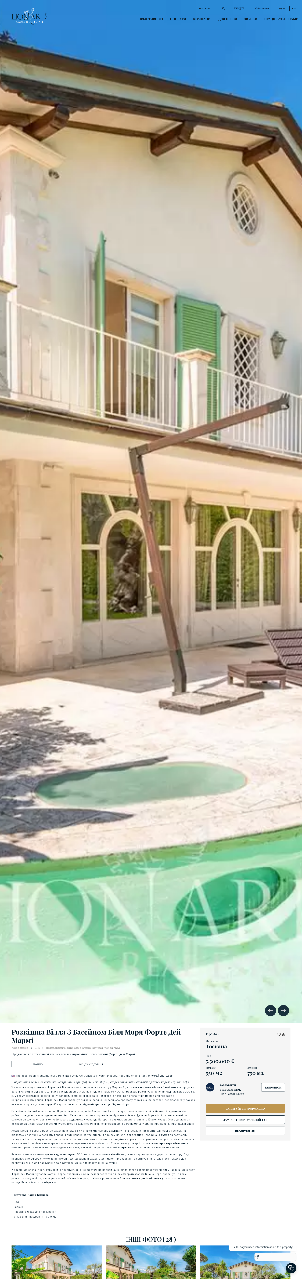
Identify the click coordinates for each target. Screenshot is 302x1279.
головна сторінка (20, 1048)
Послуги (178, 18)
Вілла (37, 1048)
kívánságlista (262, 8)
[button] (279, 1034)
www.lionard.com (162, 1075)
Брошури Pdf (245, 1131)
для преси (227, 18)
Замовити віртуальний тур (245, 1119)
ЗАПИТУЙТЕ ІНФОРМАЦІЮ (245, 1108)
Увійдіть (239, 8)
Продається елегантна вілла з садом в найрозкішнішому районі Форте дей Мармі (83, 1048)
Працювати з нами (281, 18)
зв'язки (250, 18)
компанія (202, 18)
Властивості (151, 18)
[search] (223, 8)
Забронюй (273, 1087)
